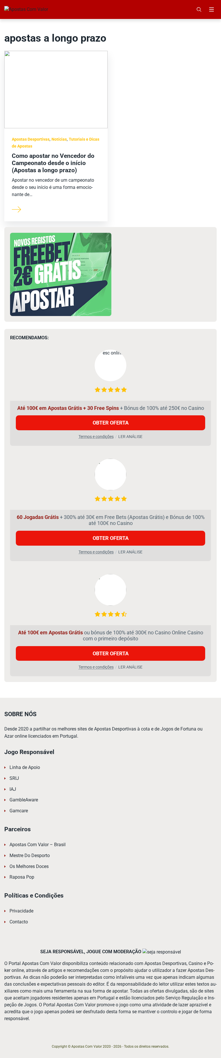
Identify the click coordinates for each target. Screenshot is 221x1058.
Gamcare (18, 810)
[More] (17, 209)
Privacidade (21, 911)
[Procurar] (199, 9)
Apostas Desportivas (30, 139)
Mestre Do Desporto (29, 855)
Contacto (18, 922)
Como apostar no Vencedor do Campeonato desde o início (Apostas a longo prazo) (53, 163)
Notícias (59, 139)
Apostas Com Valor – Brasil (37, 844)
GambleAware (23, 800)
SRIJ (14, 778)
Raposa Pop (21, 877)
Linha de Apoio (24, 767)
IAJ (12, 789)
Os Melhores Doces (29, 866)
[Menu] (211, 9)
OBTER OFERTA (111, 423)
